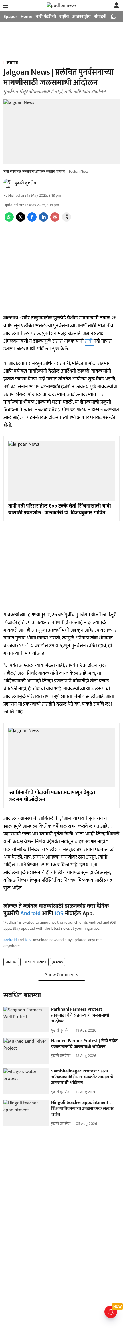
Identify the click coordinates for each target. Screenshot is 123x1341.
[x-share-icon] (20, 220)
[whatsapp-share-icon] (9, 220)
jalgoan (57, 962)
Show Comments (61, 975)
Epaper (10, 17)
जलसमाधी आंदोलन (34, 962)
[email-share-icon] (54, 220)
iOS (59, 913)
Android (30, 913)
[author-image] (8, 183)
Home (26, 17)
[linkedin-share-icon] (43, 220)
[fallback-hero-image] (26, 1019)
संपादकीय (102, 17)
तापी (89, 341)
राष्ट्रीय (64, 17)
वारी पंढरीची (46, 17)
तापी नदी (11, 962)
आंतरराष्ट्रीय (81, 17)
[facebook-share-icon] (32, 220)
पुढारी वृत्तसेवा (26, 183)
